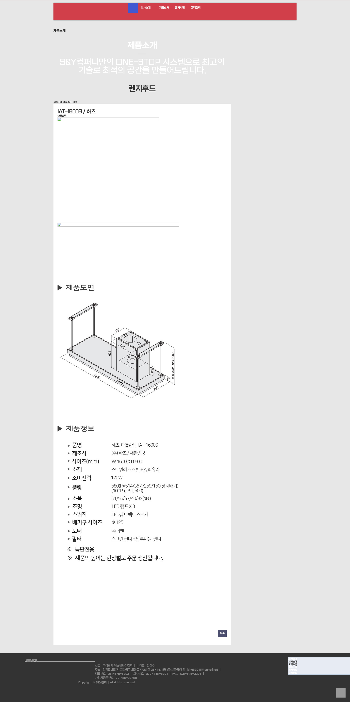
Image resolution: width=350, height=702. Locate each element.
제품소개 (164, 7)
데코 (75, 102)
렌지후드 (67, 102)
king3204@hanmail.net (202, 669)
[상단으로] (341, 693)
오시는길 (292, 664)
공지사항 (180, 7)
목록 (222, 633)
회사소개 (145, 7)
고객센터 (196, 7)
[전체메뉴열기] (133, 8)
